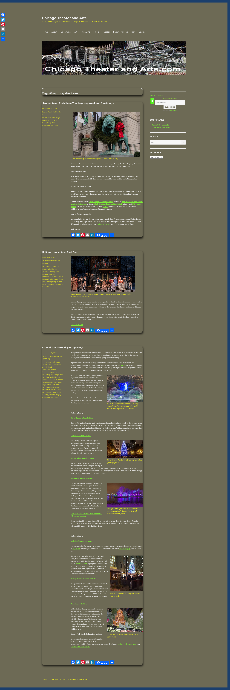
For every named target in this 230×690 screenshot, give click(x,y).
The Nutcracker (48, 284)
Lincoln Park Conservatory (80, 647)
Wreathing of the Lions (79, 604)
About (54, 32)
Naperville (76, 549)
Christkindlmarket (49, 370)
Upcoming (66, 32)
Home (45, 32)
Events (44, 112)
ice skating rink (81, 564)
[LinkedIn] (2, 34)
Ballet (44, 261)
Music (96, 32)
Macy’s (123, 365)
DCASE (105, 206)
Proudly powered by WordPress (75, 680)
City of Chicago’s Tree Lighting (82, 418)
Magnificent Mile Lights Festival (82, 478)
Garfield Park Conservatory (127, 644)
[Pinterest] (2, 24)
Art (75, 32)
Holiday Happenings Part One (59, 252)
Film (133, 32)
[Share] (2, 38)
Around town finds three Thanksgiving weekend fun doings (78, 103)
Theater (106, 32)
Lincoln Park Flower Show (52, 382)
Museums (85, 32)
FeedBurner (173, 110)
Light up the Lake (103, 224)
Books (142, 32)
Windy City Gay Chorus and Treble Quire (108, 204)
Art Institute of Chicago (51, 118)
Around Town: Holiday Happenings (63, 347)
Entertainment (120, 32)
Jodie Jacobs (58, 380)
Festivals (51, 112)
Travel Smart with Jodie (161, 127)
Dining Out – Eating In (160, 125)
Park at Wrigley (124, 549)
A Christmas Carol (49, 267)
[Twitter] (2, 19)
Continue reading (77, 324)
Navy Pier (51, 123)
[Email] (2, 29)
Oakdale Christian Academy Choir (101, 201)
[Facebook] (2, 14)
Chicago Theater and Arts (64, 18)
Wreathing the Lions (50, 125)
